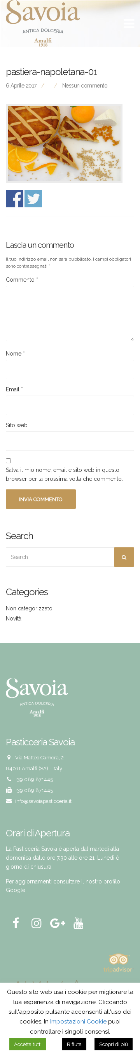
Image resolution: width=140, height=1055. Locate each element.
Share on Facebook (14, 198)
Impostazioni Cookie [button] (78, 1021)
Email (14, 389)
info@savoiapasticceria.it (43, 801)
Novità (13, 618)
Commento (22, 280)
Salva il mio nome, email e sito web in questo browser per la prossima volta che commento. (64, 474)
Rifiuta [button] (74, 1044)
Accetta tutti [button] (28, 1044)
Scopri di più (113, 1044)
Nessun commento (85, 85)
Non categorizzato (29, 608)
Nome (15, 353)
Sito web (17, 425)
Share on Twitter (33, 198)
